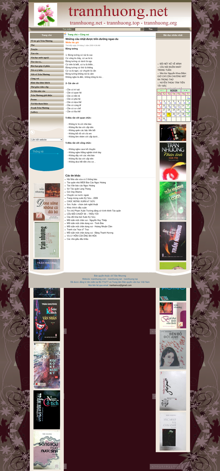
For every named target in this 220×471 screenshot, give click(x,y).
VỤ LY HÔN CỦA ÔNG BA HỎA (82, 236)
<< (161, 90)
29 (188, 114)
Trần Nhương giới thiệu (41, 95)
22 (188, 110)
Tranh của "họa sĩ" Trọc (78, 229)
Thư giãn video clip (39, 87)
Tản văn (34, 53)
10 (164, 106)
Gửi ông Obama (74, 192)
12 (174, 106)
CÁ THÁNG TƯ (167, 88)
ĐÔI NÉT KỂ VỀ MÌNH (170, 44)
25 (169, 114)
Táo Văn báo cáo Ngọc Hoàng (81, 185)
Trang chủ (47, 35)
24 (164, 114)
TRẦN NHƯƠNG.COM (170, 78)
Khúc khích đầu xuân (77, 207)
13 (178, 106)
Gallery (34, 112)
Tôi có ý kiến (37, 70)
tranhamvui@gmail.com (121, 285)
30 (159, 119)
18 (169, 110)
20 (178, 110)
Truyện (34, 49)
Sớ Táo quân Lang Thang (79, 189)
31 (164, 119)
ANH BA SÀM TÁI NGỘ (171, 69)
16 (159, 110)
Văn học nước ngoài (40, 57)
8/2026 (173, 90)
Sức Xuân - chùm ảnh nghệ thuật (82, 204)
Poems (34, 99)
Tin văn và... (36, 62)
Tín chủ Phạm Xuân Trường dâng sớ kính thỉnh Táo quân (94, 210)
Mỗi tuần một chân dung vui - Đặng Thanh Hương (90, 233)
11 (169, 106)
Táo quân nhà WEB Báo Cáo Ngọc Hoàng (86, 182)
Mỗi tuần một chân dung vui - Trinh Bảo (85, 223)
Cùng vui (35, 78)
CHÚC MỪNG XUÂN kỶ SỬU (81, 201)
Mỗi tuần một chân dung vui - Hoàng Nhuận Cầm (89, 226)
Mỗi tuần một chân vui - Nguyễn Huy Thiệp (87, 220)
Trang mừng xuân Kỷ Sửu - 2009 (82, 198)
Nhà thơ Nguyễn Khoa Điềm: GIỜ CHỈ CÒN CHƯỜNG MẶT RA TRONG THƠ (172, 56)
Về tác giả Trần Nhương (42, 41)
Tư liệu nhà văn (38, 91)
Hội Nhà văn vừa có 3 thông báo (82, 179)
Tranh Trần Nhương (40, 108)
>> (186, 90)
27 (178, 114)
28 (183, 114)
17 (164, 110)
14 (183, 106)
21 (183, 110)
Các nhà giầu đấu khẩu (77, 239)
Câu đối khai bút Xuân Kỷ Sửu (81, 217)
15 (188, 106)
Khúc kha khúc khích (40, 82)
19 (174, 110)
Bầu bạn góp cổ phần (40, 66)
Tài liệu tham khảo (39, 103)
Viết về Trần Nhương (40, 74)
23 (159, 114)
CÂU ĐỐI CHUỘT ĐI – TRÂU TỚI (83, 214)
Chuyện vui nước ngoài (78, 195)
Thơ (32, 45)
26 (174, 114)
